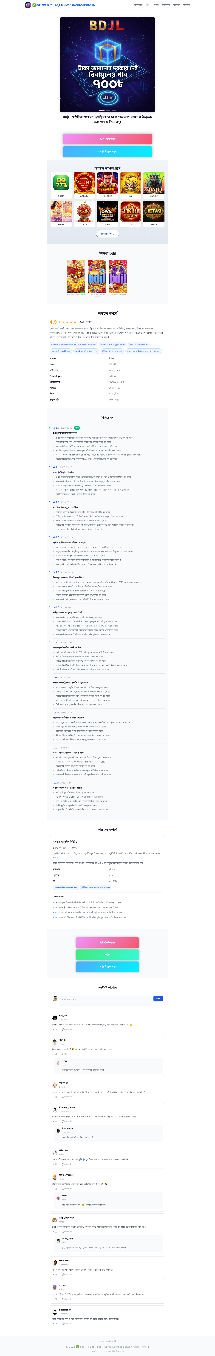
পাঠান (158, 998)
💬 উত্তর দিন (67, 1029)
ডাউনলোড (166, 4)
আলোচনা (186, 4)
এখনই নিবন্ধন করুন (107, 151)
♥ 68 (55, 1275)
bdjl (52, 328)
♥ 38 (55, 1189)
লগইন (156, 4)
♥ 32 (55, 1299)
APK (148, 4)
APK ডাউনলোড (107, 139)
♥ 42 (55, 1054)
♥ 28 (55, 1097)
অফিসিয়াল (138, 4)
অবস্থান (176, 4)
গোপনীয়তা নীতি (111, 1341)
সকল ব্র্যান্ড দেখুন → (108, 233)
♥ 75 (55, 1324)
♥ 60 (55, 1121)
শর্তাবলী (101, 1341)
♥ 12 (55, 1232)
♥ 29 (55, 1029)
